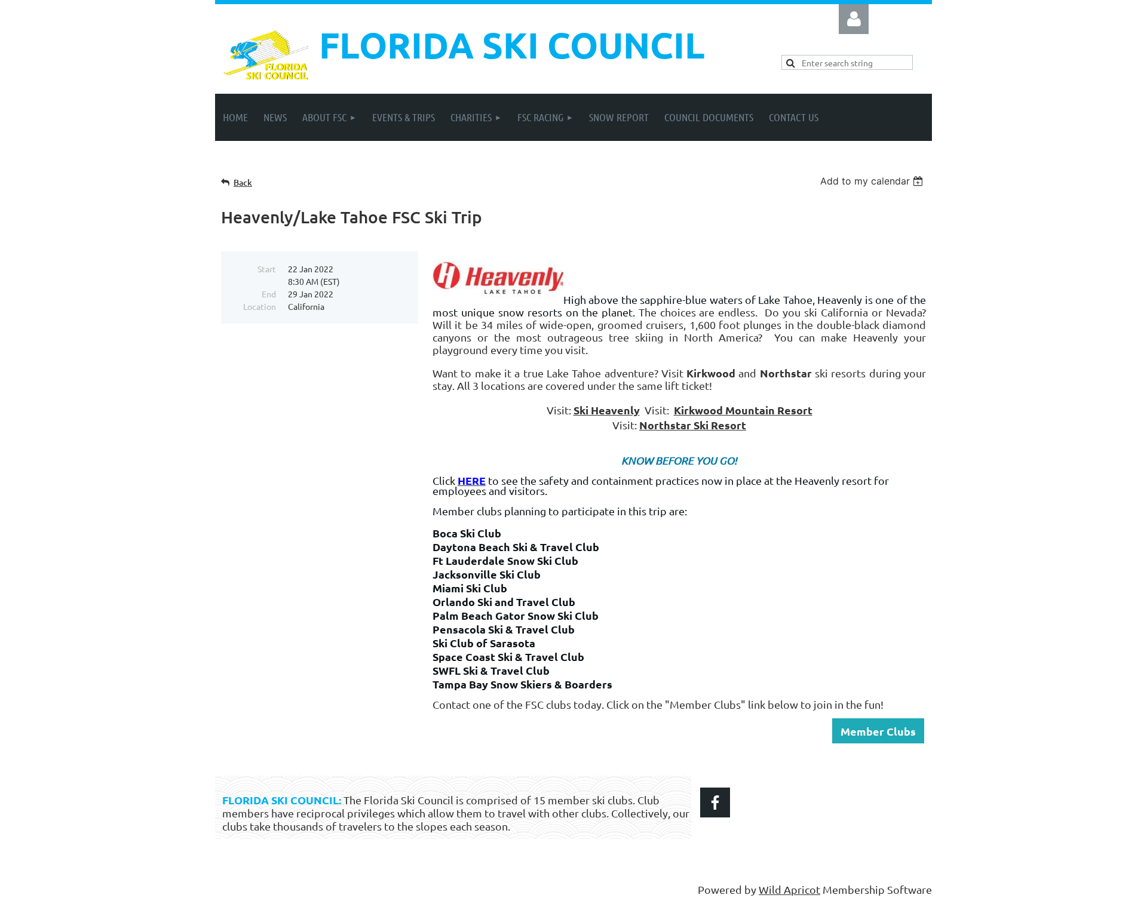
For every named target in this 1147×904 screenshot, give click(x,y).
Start (266, 268)
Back (243, 182)
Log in (854, 19)
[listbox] (873, 181)
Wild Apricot (789, 889)
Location (259, 306)
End (269, 293)
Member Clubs (878, 731)
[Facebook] (715, 802)
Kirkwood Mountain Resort (743, 410)
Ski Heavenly (607, 410)
